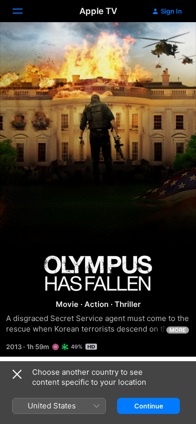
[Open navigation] (24, 11)
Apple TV (98, 11)
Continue (148, 406)
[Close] (17, 374)
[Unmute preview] (169, 42)
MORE (177, 330)
